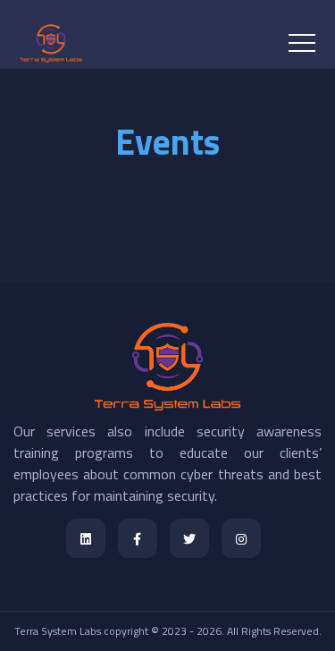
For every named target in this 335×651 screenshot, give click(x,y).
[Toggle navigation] (302, 43)
